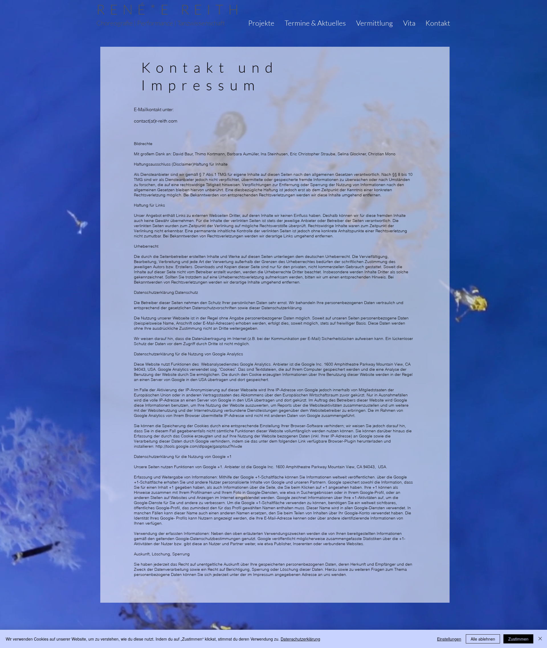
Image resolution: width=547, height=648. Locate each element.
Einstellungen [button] (449, 639)
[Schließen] (540, 638)
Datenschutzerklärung (300, 639)
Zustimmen (518, 639)
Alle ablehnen (483, 639)
